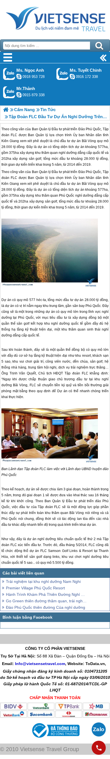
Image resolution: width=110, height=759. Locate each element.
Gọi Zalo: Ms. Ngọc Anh (9, 74)
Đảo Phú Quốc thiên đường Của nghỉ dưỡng (45, 607)
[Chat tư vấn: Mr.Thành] (19, 95)
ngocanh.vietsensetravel (19, 76)
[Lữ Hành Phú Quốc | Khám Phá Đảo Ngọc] (5, 109)
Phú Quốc (93, 172)
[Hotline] (99, 748)
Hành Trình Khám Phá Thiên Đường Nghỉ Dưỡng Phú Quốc (46, 594)
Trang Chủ (55, 18)
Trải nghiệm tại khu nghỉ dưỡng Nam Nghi (43, 581)
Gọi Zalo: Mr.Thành (9, 92)
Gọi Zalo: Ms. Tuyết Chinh (62, 74)
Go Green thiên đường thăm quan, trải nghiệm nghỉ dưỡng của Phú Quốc (46, 601)
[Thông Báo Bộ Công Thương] (55, 739)
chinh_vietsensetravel (72, 76)
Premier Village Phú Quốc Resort (35, 588)
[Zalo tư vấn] (99, 729)
